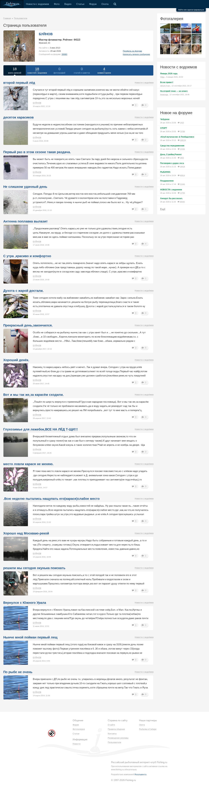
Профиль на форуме (132, 51)
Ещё (162, 209)
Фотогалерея (171, 18)
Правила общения (116, 729)
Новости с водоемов (37, 4)
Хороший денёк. (16, 360)
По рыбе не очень (17, 672)
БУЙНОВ (46, 34)
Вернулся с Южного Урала (24, 602)
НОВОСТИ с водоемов (171, 189)
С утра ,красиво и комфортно (27, 256)
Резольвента (140, 774)
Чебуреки (164, 119)
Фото (56, 4)
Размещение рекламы (118, 738)
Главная (7, 18)
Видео (67, 4)
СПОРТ (163, 128)
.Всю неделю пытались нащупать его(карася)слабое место (51, 498)
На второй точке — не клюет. (174, 91)
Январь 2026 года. (169, 73)
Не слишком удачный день (25, 186)
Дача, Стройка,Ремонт (171, 154)
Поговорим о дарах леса (172, 163)
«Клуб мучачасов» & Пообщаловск (177, 137)
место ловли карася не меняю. (28, 464)
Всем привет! (166, 82)
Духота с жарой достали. (23, 290)
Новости (76, 744)
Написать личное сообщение (136, 54)
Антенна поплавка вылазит (25, 221)
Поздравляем (167, 181)
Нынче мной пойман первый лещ (30, 637)
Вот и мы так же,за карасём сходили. (33, 394)
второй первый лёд (19, 82)
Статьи (80, 4)
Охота (104, 4)
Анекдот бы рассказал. (171, 198)
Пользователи (20, 18)
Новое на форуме (176, 113)
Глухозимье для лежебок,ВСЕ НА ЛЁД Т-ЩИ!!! (40, 429)
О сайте (111, 725)
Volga (162, 77)
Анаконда (164, 95)
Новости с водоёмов (144, 83)
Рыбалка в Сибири (147, 729)
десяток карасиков (18, 117)
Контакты (112, 734)
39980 (64, 54)
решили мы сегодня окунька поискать (34, 568)
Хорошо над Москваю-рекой (26, 533)
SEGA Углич (165, 86)
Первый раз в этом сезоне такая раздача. (37, 152)
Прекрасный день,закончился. (28, 325)
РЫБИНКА (165, 172)
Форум (92, 4)
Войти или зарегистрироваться (191, 10)
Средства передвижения (172, 146)
